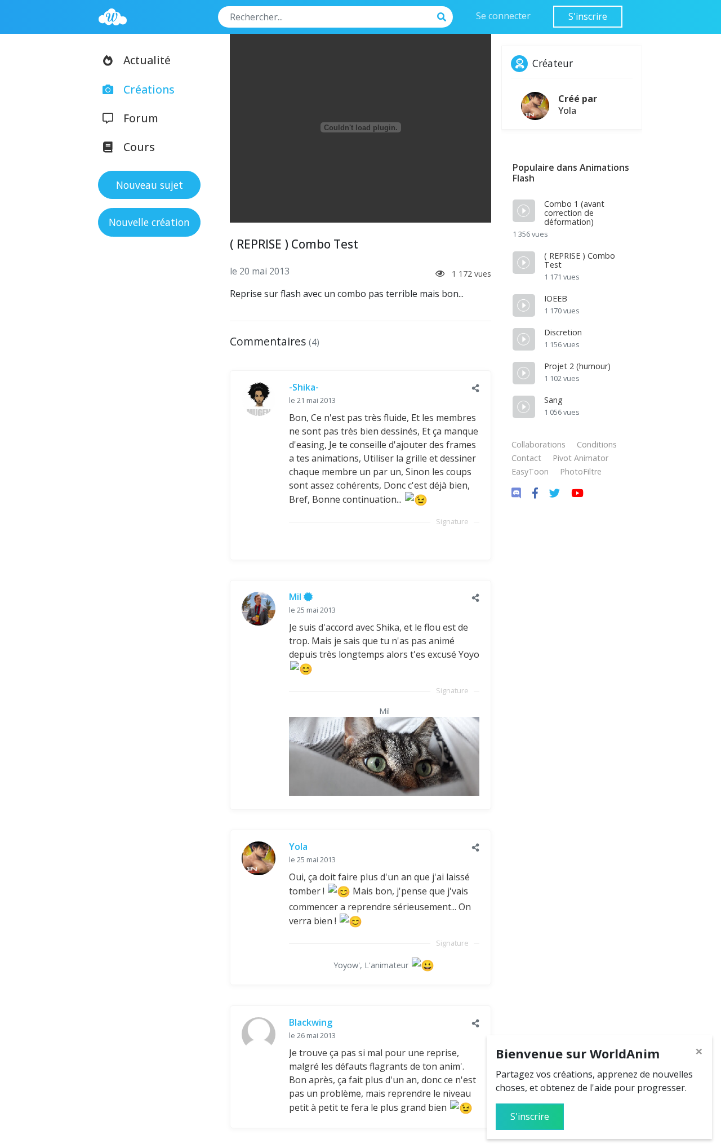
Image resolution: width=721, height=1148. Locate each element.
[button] (475, 388)
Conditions (597, 444)
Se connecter (503, 16)
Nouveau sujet (149, 185)
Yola (298, 846)
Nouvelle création (149, 222)
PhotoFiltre (581, 471)
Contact (526, 458)
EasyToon (530, 471)
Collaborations (538, 444)
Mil (296, 597)
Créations (149, 89)
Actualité (147, 60)
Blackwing (310, 1022)
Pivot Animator (580, 458)
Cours (139, 146)
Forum (140, 118)
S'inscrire (587, 16)
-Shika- (304, 387)
